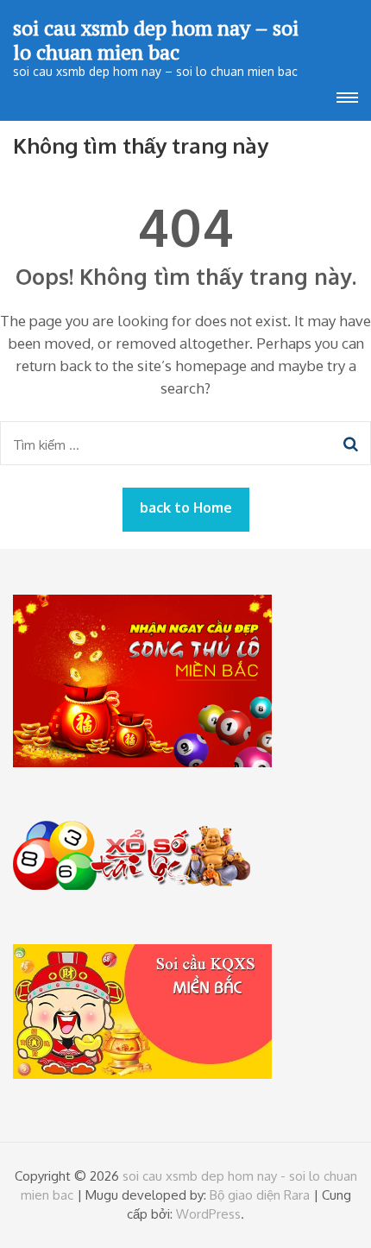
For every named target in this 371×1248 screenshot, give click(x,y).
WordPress (208, 1214)
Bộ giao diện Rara (260, 1195)
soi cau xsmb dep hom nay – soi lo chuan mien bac (156, 40)
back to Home (186, 507)
